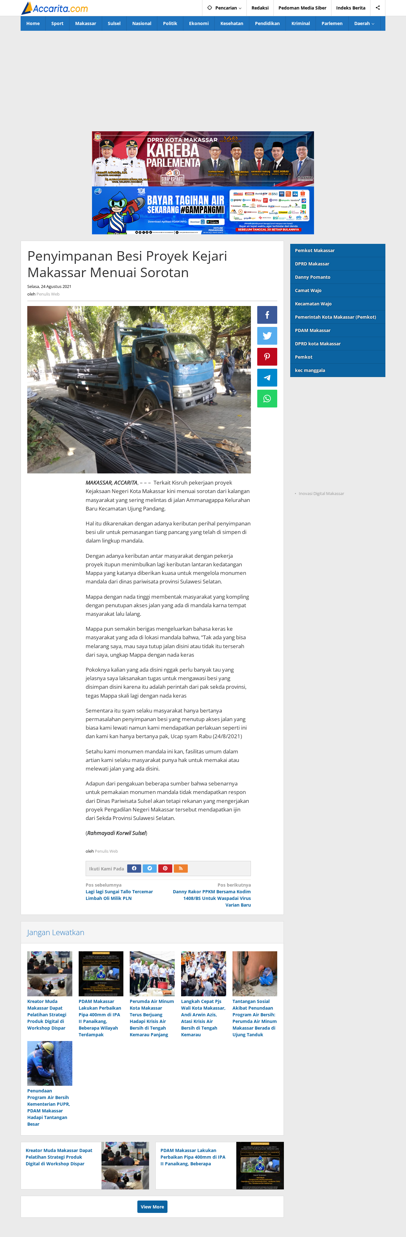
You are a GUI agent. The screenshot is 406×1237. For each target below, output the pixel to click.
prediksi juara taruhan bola (320, 481)
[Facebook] (134, 868)
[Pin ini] (267, 357)
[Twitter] (150, 868)
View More (152, 1207)
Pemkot (303, 357)
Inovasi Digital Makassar (321, 493)
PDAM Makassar (313, 330)
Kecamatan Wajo (313, 304)
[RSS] (181, 868)
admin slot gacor (308, 429)
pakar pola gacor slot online (320, 468)
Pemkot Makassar (315, 250)
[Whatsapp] (267, 398)
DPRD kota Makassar (318, 344)
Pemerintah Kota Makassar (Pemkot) (335, 317)
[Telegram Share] (267, 378)
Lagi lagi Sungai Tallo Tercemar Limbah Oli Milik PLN (119, 891)
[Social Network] (377, 8)
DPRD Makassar (312, 264)
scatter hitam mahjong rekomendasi (330, 390)
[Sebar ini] (267, 315)
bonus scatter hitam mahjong (322, 455)
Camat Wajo (308, 290)
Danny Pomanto (313, 277)
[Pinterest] (165, 868)
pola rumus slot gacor (314, 416)
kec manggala (310, 370)
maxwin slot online (311, 403)
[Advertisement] (203, 78)
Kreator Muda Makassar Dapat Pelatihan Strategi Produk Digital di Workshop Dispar (46, 1014)
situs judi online (307, 442)
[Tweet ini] (267, 336)
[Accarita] (55, 8)
